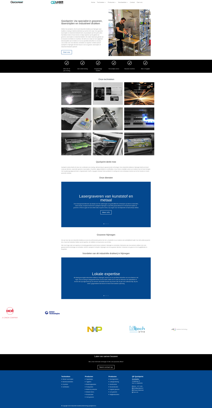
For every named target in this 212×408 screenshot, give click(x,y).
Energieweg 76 (136, 381)
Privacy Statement (139, 390)
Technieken (100, 2)
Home (93, 2)
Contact (132, 2)
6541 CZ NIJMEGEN (137, 383)
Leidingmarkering (114, 381)
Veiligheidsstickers (114, 394)
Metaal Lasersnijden (67, 379)
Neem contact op (106, 367)
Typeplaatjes (89, 379)
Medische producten (91, 389)
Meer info (106, 212)
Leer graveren (113, 392)
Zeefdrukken (65, 387)
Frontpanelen (89, 387)
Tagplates (88, 381)
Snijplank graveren (114, 389)
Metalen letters (90, 392)
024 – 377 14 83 (138, 386)
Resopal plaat (89, 394)
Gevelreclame (113, 384)
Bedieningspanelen (91, 384)
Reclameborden (114, 387)
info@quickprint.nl (138, 388)
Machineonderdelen (67, 381)
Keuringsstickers (114, 379)
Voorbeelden (122, 2)
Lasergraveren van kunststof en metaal (106, 198)
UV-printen (65, 384)
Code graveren (90, 397)
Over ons (139, 2)
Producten (111, 2)
